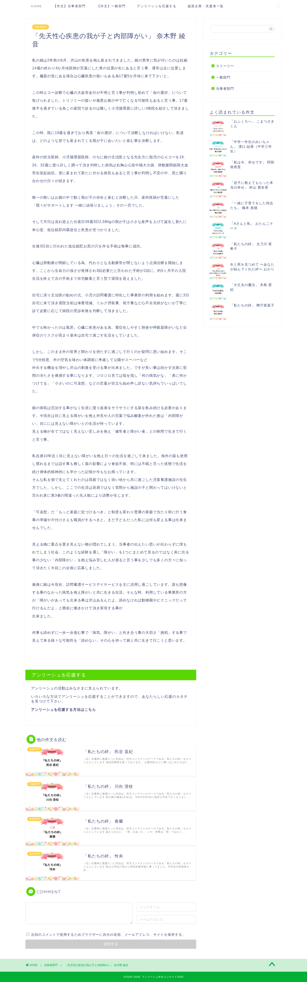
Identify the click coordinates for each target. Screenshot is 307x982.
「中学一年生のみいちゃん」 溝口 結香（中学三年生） (251, 146)
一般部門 (223, 77)
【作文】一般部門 (111, 6)
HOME (36, 6)
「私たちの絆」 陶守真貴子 (252, 305)
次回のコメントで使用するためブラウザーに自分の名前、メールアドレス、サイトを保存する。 (108, 934)
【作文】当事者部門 (69, 6)
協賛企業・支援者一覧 (206, 6)
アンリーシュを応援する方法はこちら (63, 709)
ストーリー (225, 66)
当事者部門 (40, 27)
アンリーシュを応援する (156, 6)
